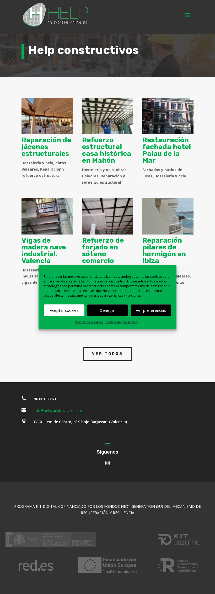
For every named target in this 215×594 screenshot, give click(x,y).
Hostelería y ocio (37, 162)
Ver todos (107, 354)
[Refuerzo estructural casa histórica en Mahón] (107, 116)
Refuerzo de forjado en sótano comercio (103, 250)
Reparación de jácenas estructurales (46, 147)
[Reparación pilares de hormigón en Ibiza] (168, 216)
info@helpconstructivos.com (58, 410)
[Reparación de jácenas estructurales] (47, 116)
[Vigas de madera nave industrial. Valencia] (47, 216)
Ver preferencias (151, 310)
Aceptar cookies (64, 310)
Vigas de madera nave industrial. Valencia (44, 250)
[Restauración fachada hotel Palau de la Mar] (168, 116)
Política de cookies (89, 322)
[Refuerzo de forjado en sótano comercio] (107, 216)
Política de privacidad (121, 322)
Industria (30, 276)
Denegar (107, 310)
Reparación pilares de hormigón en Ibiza (164, 250)
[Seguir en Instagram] (107, 463)
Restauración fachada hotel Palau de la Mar (166, 150)
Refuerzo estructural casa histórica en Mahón (106, 150)
